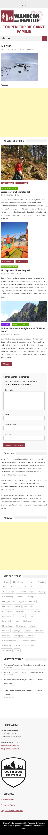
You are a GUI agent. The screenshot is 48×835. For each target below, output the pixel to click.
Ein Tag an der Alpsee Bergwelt (16, 270)
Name (7, 414)
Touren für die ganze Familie (24, 29)
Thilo (23, 49)
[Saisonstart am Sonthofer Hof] (24, 162)
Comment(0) (34, 49)
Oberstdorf (39, 630)
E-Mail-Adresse (11, 424)
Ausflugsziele (7, 183)
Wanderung (6, 645)
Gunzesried (20, 611)
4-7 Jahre (5, 582)
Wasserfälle (18, 645)
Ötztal (17, 650)
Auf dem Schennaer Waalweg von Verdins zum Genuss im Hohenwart (25, 681)
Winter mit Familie (7, 799)
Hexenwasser (7, 616)
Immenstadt (6, 621)
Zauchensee (6, 650)
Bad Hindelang (7, 596)
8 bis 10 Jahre (18, 582)
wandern (30, 635)
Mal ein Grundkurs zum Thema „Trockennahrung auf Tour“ (24, 672)
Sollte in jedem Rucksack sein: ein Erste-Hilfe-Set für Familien (23, 692)
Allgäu (4, 586)
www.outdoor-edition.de (10, 745)
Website (8, 434)
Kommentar (10, 390)
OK (24, 831)
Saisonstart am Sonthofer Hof (15, 192)
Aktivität (41, 582)
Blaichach (20, 596)
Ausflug (42, 591)
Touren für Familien (9, 188)
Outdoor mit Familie (8, 805)
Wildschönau (31, 645)
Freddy (18, 334)
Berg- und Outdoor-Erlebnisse (12, 810)
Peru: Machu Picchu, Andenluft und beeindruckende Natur (24, 665)
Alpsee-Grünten (8, 591)
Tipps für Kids (22, 183)
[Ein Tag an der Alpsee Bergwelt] (24, 240)
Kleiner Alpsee (7, 626)
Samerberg (6, 635)
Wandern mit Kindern (29, 640)
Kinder (17, 621)
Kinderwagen (28, 621)
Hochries (31, 616)
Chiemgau (30, 596)
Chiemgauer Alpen (9, 601)
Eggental (22, 601)
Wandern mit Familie (9, 640)
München (5, 630)
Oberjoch (28, 630)
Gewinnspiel (28, 606)
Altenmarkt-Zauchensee (26, 591)
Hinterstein (20, 616)
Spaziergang (18, 635)
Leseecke (5, 325)
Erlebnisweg (6, 606)
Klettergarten (21, 626)
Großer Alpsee (7, 611)
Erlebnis (32, 601)
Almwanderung (15, 586)
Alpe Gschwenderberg (33, 586)
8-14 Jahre (30, 582)
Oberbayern (17, 630)
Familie (17, 606)
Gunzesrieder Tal (34, 611)
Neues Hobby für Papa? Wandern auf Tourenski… (8, 364)
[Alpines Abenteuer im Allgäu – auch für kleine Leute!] (24, 311)
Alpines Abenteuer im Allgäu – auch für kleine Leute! (23, 330)
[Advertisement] (24, 112)
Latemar (33, 626)
